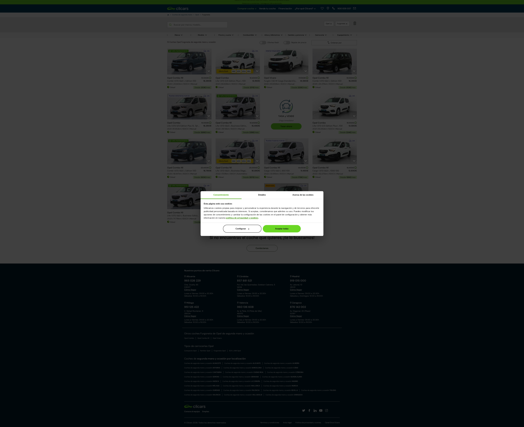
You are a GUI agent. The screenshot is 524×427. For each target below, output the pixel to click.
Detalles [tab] (262, 195)
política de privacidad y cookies (242, 218)
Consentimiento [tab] (221, 195)
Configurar (241, 228)
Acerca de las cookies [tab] (302, 195)
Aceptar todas (281, 228)
